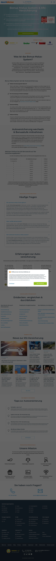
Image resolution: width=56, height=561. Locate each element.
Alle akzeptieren (40, 283)
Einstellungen (11, 283)
